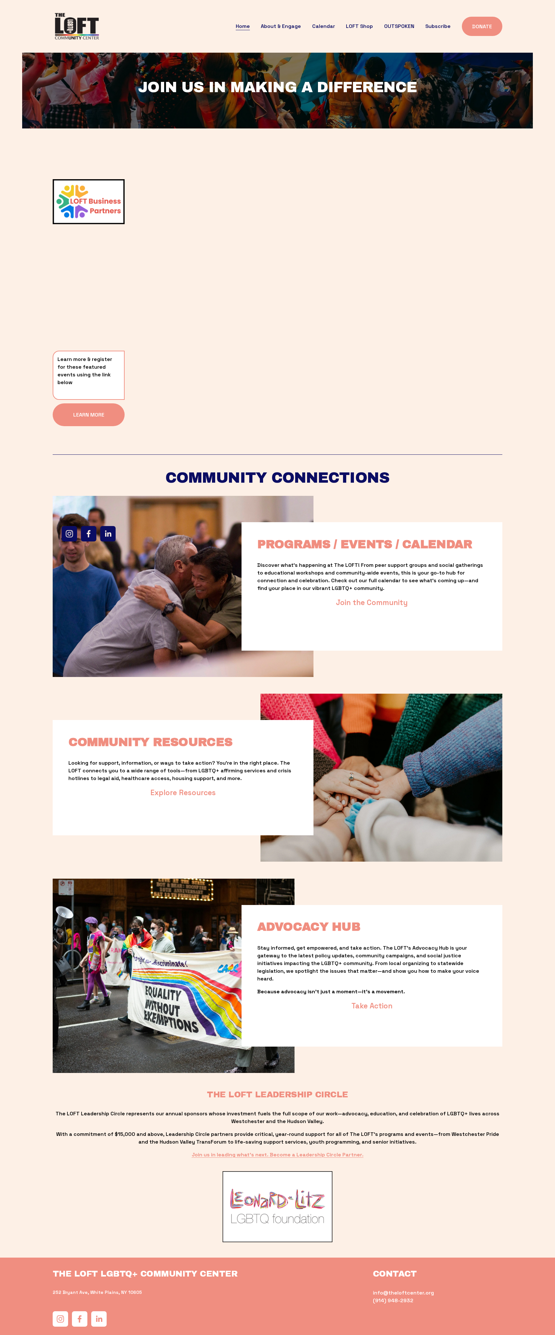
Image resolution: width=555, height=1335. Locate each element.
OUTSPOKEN (399, 26)
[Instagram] (69, 533)
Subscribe (438, 26)
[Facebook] (88, 533)
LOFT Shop (359, 26)
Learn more (88, 414)
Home (243, 26)
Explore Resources (183, 792)
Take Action (371, 1006)
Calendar (323, 26)
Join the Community (372, 602)
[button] (175, 239)
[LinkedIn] (108, 533)
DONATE (482, 26)
